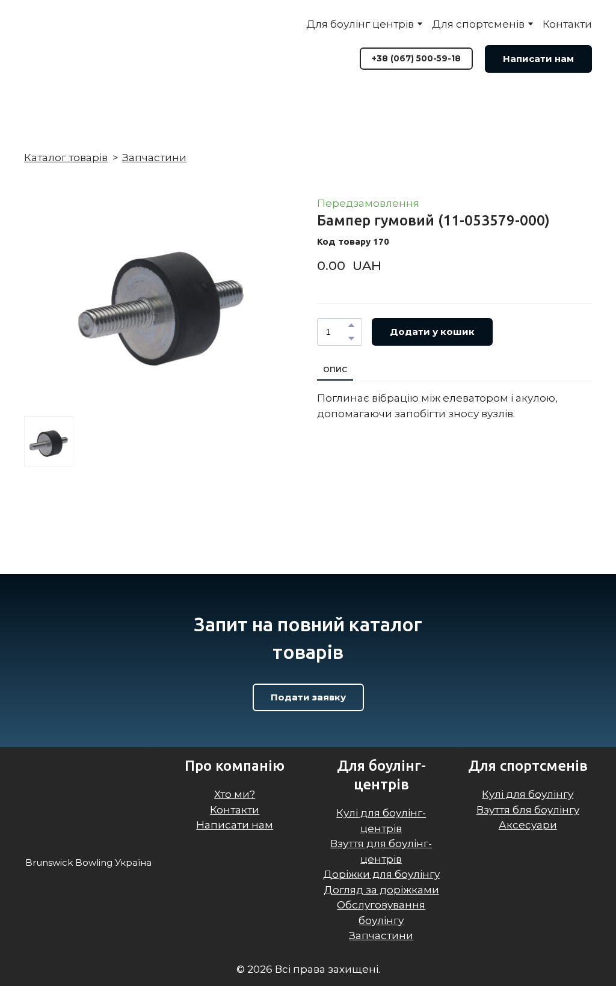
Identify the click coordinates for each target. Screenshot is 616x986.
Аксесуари (528, 825)
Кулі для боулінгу (527, 794)
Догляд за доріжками (381, 890)
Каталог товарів (66, 158)
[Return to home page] (87, 45)
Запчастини (154, 158)
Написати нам (234, 825)
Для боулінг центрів (360, 24)
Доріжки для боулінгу (381, 874)
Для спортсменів (478, 24)
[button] (416, 58)
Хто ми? (234, 794)
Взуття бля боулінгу (527, 810)
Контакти (567, 24)
